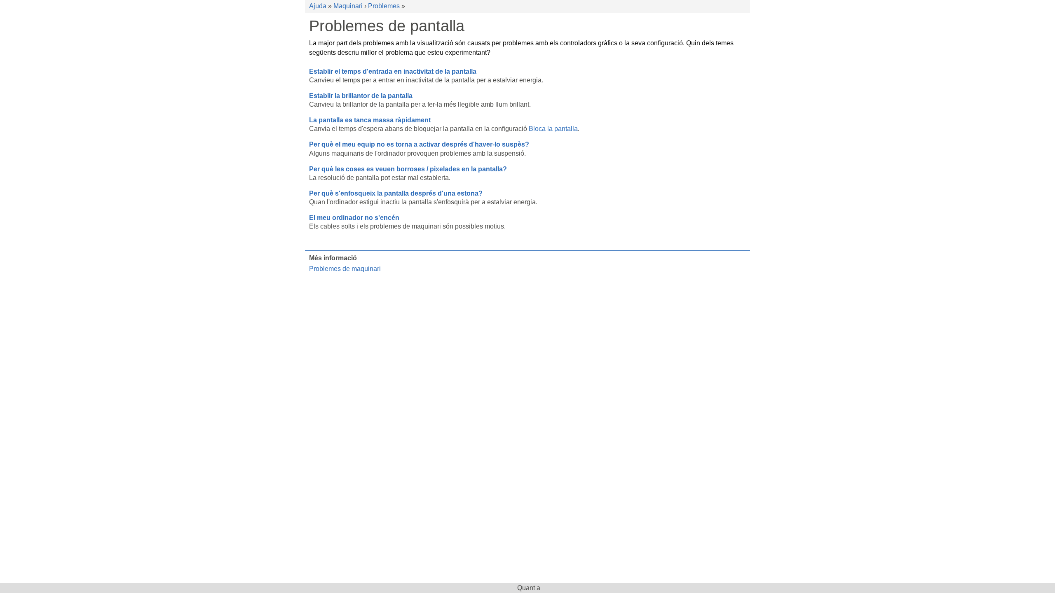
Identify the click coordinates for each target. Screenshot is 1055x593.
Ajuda (317, 5)
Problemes (384, 5)
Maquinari (348, 5)
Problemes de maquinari (345, 268)
